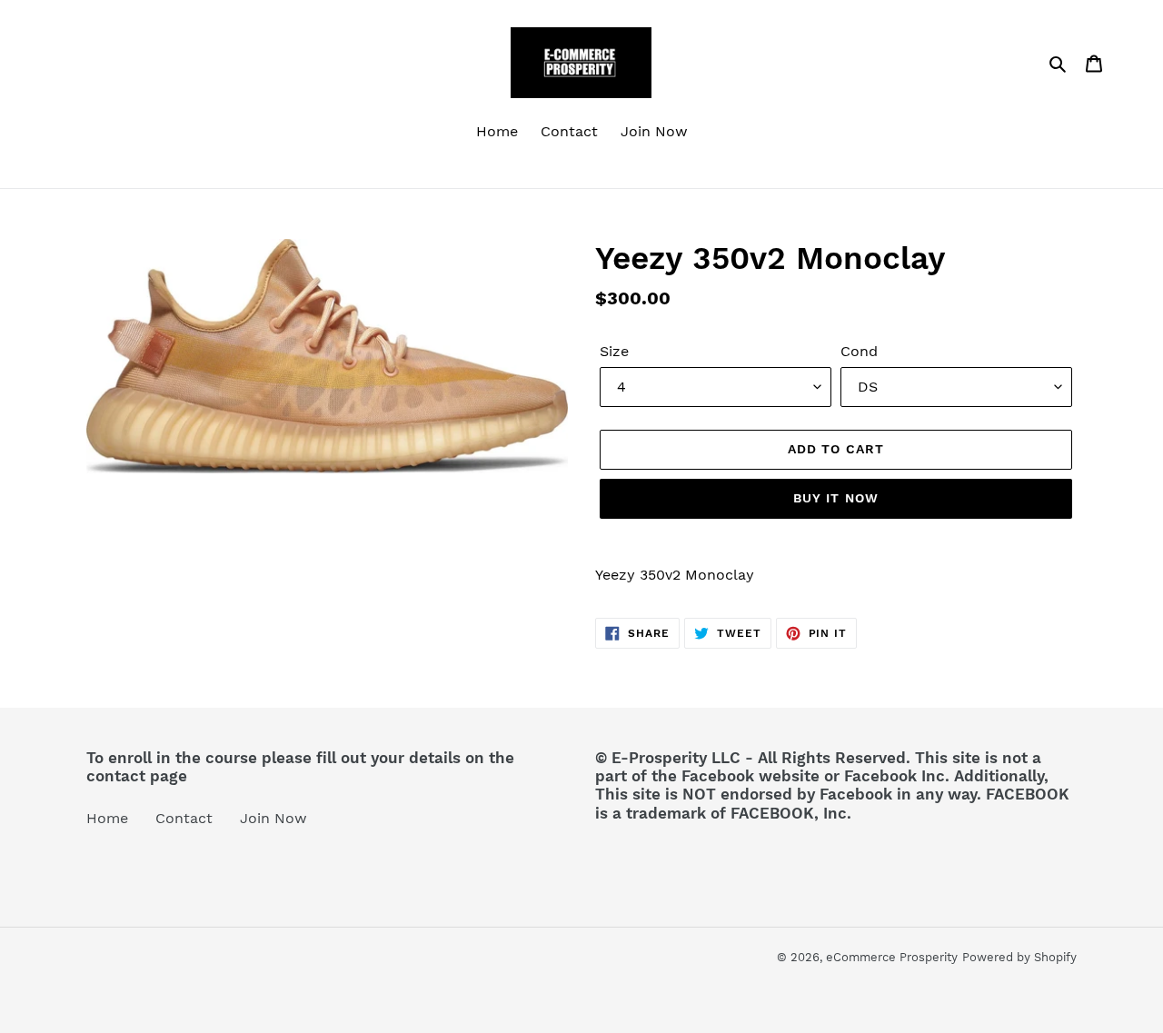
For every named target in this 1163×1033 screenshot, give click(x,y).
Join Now (273, 818)
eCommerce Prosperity (892, 957)
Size (614, 351)
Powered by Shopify (1019, 957)
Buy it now (836, 498)
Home (107, 818)
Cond (859, 351)
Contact (184, 818)
